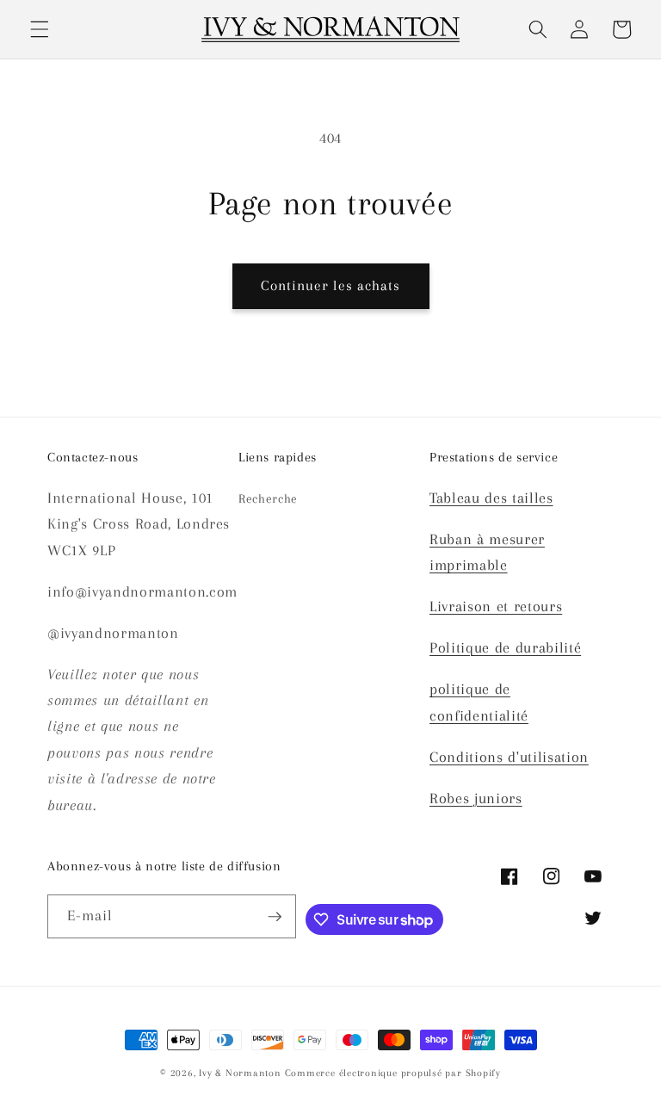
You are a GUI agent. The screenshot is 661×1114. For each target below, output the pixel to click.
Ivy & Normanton (240, 1073)
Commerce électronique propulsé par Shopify (393, 1073)
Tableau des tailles (491, 498)
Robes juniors (475, 798)
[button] (39, 29)
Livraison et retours (495, 606)
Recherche (268, 499)
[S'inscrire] (274, 916)
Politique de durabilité (505, 648)
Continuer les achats (331, 286)
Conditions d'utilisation (509, 757)
